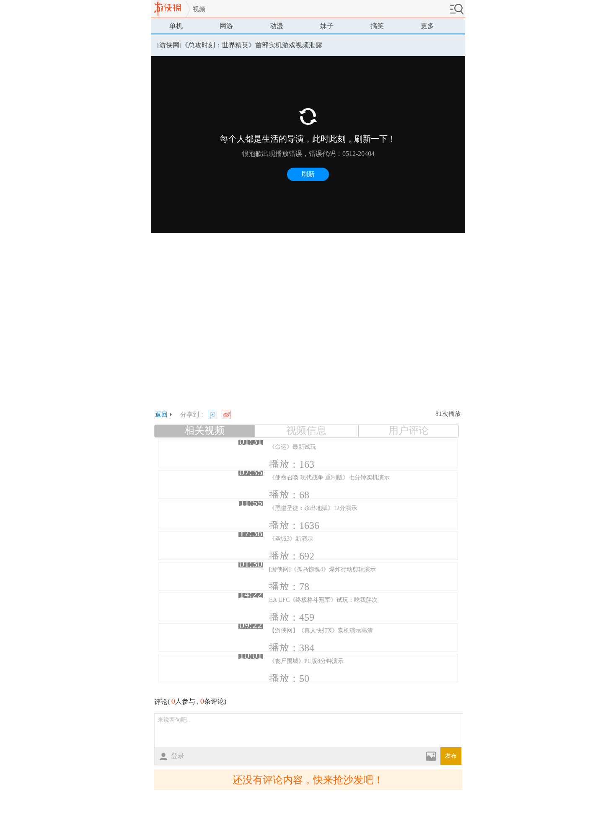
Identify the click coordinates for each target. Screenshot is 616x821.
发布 (451, 756)
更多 (427, 25)
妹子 (327, 25)
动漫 (276, 25)
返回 (161, 414)
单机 (176, 25)
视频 (199, 9)
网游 (226, 25)
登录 (177, 755)
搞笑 (377, 25)
